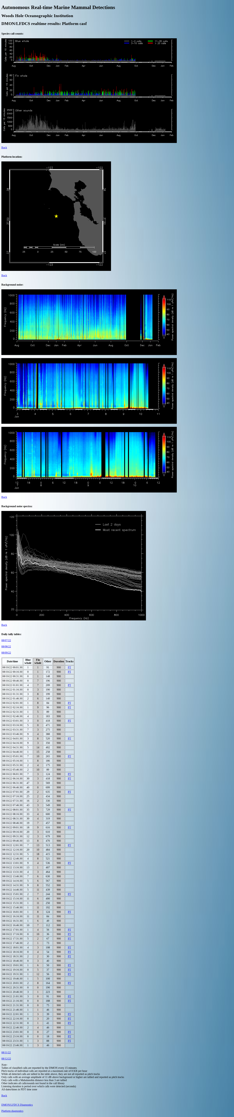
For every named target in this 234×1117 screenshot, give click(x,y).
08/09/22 (6, 652)
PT (69, 667)
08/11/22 (6, 1052)
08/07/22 (6, 640)
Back (4, 147)
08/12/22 (6, 1058)
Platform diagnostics (12, 1110)
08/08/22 (6, 646)
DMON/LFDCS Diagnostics (17, 1104)
